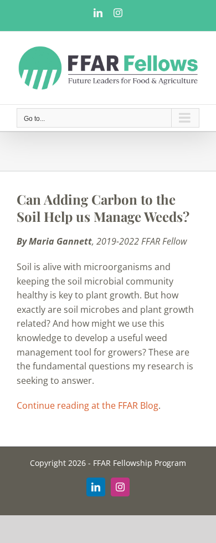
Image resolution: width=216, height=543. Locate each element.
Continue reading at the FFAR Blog (87, 405)
